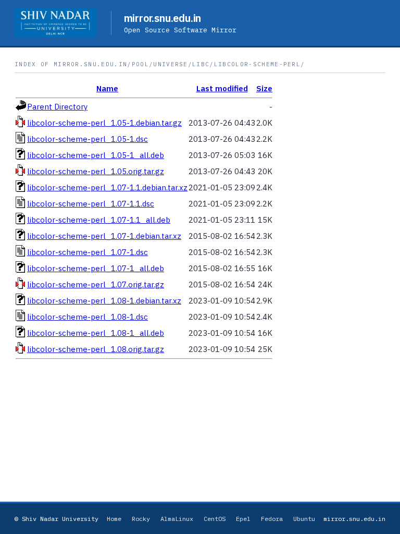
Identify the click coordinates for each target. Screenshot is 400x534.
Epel (243, 519)
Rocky (141, 519)
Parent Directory (57, 107)
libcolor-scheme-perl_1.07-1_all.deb (95, 268)
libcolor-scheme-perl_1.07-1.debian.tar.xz (104, 236)
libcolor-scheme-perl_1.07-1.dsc (87, 252)
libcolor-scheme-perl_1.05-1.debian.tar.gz (104, 123)
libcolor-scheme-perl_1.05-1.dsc (87, 139)
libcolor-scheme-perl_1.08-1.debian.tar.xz (104, 301)
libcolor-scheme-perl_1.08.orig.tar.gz (95, 349)
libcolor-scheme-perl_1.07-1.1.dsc (90, 204)
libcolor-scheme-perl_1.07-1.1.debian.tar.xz (107, 187)
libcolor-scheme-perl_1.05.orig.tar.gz (95, 171)
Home (114, 519)
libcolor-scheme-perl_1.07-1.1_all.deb (98, 220)
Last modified (222, 88)
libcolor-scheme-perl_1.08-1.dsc (87, 317)
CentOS (215, 519)
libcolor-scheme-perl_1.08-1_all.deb (95, 333)
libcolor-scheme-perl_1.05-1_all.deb (95, 155)
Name (107, 88)
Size (264, 88)
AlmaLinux (176, 519)
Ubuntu (304, 519)
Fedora (272, 519)
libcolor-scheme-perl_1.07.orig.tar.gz (95, 284)
